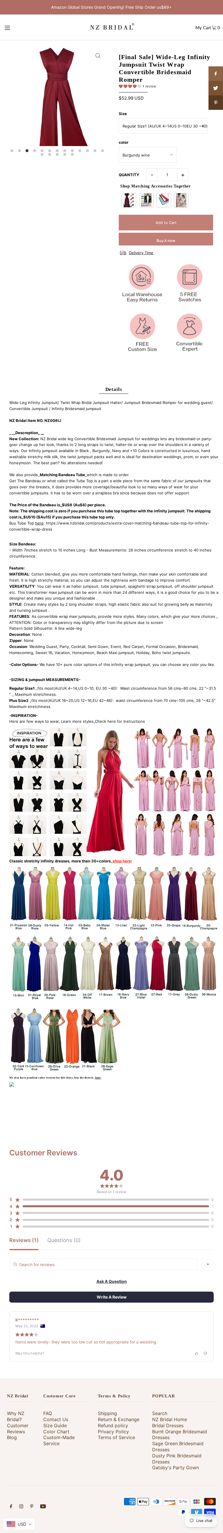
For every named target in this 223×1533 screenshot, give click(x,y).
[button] (137, 87)
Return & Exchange (118, 1419)
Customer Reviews (17, 1428)
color (123, 142)
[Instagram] (21, 1507)
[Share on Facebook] (215, 73)
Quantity (129, 174)
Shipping (107, 1413)
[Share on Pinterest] (215, 102)
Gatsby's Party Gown (175, 1467)
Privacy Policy (113, 1431)
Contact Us (55, 1419)
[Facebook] (11, 1507)
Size (123, 113)
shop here (121, 861)
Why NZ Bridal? (15, 1416)
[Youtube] (43, 1507)
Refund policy (113, 1425)
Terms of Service (116, 1437)
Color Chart (56, 1431)
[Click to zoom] (97, 55)
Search (159, 1413)
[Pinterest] (31, 1507)
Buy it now (166, 240)
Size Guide (55, 1425)
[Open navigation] (18, 27)
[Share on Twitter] (215, 88)
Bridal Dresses (168, 1425)
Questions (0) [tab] (64, 1240)
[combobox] (208, 1264)
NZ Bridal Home (169, 1419)
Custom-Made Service (59, 1440)
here (39, 523)
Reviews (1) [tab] (24, 1240)
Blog (12, 1437)
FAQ (47, 1413)
